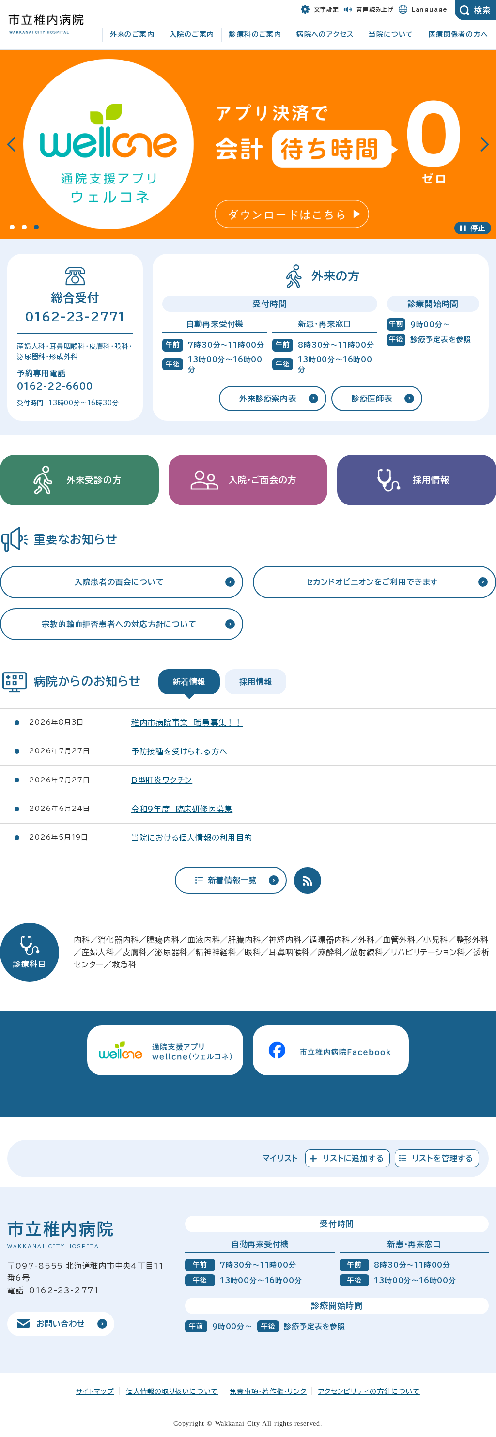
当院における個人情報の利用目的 (191, 837)
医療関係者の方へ (458, 34)
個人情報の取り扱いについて (172, 1391)
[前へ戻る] (11, 145)
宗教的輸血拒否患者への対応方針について (119, 624)
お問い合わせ (60, 1324)
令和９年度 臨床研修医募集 (181, 809)
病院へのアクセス (325, 34)
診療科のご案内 (255, 34)
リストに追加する (353, 1158)
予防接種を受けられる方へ (179, 751)
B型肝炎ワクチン (161, 780)
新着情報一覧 (232, 880)
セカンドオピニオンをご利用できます (372, 582)
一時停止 (472, 228)
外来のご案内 (132, 34)
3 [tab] (36, 227)
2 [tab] (24, 227)
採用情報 (255, 682)
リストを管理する (443, 1158)
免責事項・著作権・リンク (268, 1391)
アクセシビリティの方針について (369, 1391)
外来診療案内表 (267, 398)
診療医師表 (372, 398)
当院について (391, 34)
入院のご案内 (192, 34)
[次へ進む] (485, 145)
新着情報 (189, 682)
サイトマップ (95, 1391)
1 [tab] (12, 227)
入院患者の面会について (119, 582)
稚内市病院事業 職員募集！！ (187, 723)
